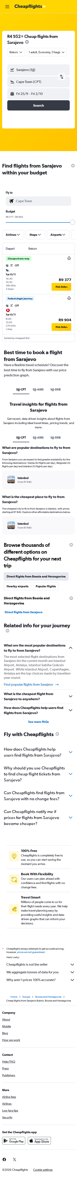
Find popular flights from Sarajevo (28, 684)
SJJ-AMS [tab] (38, 389)
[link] (14, 1159)
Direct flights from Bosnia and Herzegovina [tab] (36, 576)
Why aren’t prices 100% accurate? (31, 980)
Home (13, 996)
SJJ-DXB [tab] (55, 389)
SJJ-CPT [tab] (21, 389)
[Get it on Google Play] (13, 1141)
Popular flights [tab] (46, 586)
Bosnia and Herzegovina (48, 996)
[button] (7, 6)
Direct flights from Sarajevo (23, 612)
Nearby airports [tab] (17, 586)
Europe (26, 996)
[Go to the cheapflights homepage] (30, 6)
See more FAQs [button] (38, 721)
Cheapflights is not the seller (26, 964)
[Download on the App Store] (39, 1141)
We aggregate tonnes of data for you (32, 972)
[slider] (72, 222)
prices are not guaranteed (30, 952)
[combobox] (42, 201)
